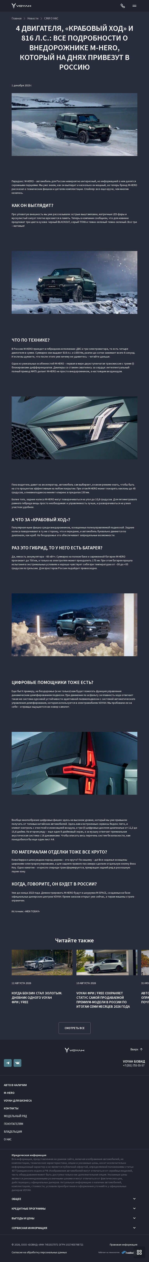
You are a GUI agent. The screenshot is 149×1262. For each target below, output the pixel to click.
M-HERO (9, 1093)
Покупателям (13, 1124)
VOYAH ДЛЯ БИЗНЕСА (18, 1100)
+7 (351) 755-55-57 (133, 1065)
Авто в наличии (15, 1085)
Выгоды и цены (23, 1218)
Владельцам (13, 1131)
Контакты (11, 1108)
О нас (8, 1139)
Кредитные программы (29, 1208)
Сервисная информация (29, 1228)
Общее (16, 1199)
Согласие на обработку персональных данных (39, 1252)
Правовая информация (123, 1244)
